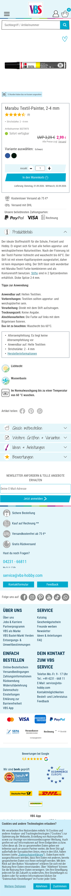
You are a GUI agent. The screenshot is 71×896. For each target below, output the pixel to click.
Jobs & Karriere (12, 622)
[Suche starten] (64, 25)
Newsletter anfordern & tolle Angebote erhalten (35, 478)
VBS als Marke (12, 631)
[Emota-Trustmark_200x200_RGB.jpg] (57, 774)
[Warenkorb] (64, 13)
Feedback (52, 584)
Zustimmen (60, 886)
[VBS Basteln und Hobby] (35, 9)
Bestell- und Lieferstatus (52, 697)
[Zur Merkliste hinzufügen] (64, 39)
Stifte (34, 273)
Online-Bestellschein (15, 667)
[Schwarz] (14, 155)
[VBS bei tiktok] (57, 597)
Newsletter (43, 631)
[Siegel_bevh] (16, 777)
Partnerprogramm (14, 626)
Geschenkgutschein (49, 622)
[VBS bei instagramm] (32, 597)
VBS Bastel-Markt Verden (18, 635)
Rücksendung (11, 681)
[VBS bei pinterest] (40, 597)
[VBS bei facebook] (24, 597)
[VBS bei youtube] (49, 597)
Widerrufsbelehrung (15, 685)
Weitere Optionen (15, 886)
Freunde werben (47, 626)
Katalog (42, 617)
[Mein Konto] (55, 13)
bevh (17, 769)
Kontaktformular (18, 584)
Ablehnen (41, 886)
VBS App (8, 708)
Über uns (8, 617)
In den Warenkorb (33, 177)
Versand (62, 141)
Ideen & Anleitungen (49, 635)
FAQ (39, 640)
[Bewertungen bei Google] (35, 757)
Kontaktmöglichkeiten (50, 692)
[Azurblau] (7, 155)
